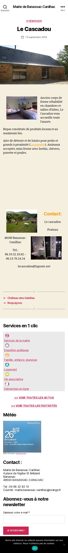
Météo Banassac (9, 453)
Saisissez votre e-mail (16, 512)
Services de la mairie (17, 340)
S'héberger (34, 21)
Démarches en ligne (16, 388)
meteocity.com (21, 453)
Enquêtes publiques (16, 350)
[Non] (64, 544)
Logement (10, 369)
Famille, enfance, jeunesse (20, 359)
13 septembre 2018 (36, 37)
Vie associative (13, 379)
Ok (34, 548)
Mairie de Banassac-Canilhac (34, 6)
